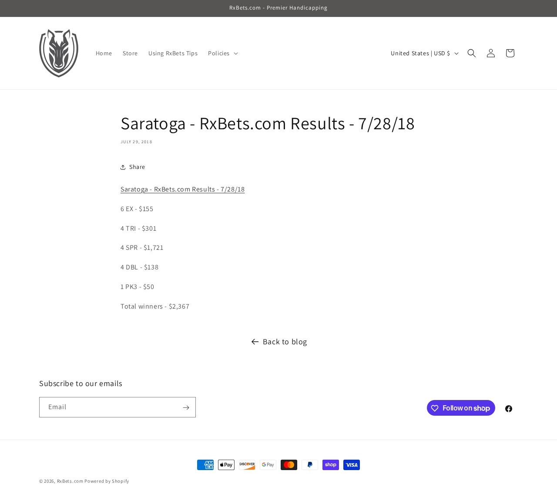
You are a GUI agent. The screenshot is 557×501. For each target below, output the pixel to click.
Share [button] (137, 167)
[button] (222, 53)
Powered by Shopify (106, 481)
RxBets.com (70, 481)
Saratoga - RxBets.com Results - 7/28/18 (183, 189)
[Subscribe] (185, 407)
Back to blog (285, 341)
